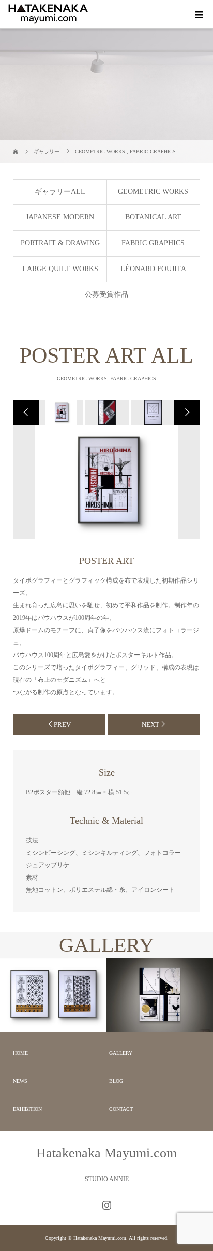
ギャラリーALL (60, 192)
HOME (20, 1053)
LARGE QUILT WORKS (60, 269)
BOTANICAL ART (153, 217)
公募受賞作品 (106, 295)
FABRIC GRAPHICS (153, 243)
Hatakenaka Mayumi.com (106, 1152)
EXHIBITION (27, 1109)
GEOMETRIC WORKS (153, 192)
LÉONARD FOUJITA (153, 269)
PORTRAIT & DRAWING (60, 243)
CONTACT (121, 1109)
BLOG (116, 1081)
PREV (62, 724)
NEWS (20, 1081)
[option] (60, 412)
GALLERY (120, 1053)
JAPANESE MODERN (60, 217)
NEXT (150, 724)
